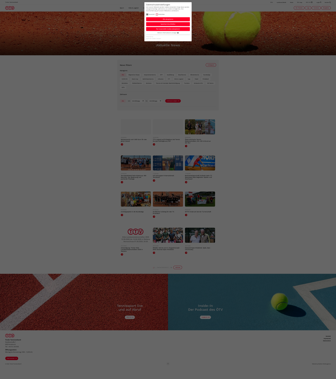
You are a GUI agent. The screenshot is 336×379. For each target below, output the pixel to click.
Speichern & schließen (168, 24)
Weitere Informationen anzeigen (167, 33)
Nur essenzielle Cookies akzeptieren (168, 29)
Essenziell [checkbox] (152, 14)
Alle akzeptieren (168, 19)
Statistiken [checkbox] (161, 14)
